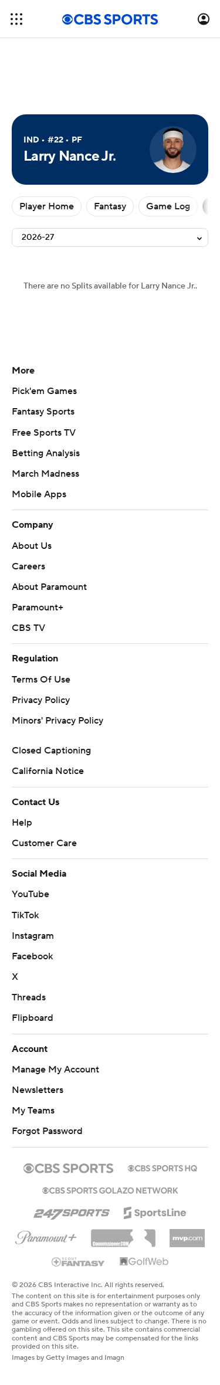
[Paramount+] (46, 1235)
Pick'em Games (44, 391)
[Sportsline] (155, 1211)
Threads (29, 997)
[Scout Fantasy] (79, 1261)
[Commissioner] (123, 1234)
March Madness (45, 474)
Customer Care (44, 843)
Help (22, 823)
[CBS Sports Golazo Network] (110, 1189)
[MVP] (187, 1234)
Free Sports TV (44, 433)
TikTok (25, 915)
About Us (32, 546)
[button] (16, 19)
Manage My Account (55, 1069)
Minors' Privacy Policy (57, 721)
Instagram (33, 936)
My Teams (33, 1110)
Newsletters (37, 1090)
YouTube (30, 894)
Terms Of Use (41, 679)
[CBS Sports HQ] (162, 1167)
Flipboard (32, 1018)
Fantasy (110, 206)
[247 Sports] (71, 1211)
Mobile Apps (39, 494)
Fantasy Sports (43, 411)
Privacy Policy (41, 700)
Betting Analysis (46, 453)
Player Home (46, 206)
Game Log (168, 206)
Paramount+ (37, 607)
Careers (28, 566)
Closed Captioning (51, 750)
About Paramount (49, 587)
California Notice (48, 771)
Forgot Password (47, 1131)
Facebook (32, 956)
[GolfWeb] (144, 1262)
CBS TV (28, 628)
